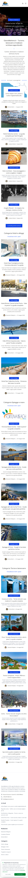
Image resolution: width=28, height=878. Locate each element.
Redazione (4, 828)
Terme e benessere (14, 595)
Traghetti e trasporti (14, 90)
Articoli (3, 803)
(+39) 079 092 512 (7, 796)
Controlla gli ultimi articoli (14, 225)
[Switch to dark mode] (22, 3)
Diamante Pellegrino (6, 831)
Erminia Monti (4, 837)
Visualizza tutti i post (14, 236)
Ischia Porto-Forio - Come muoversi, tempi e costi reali (13, 817)
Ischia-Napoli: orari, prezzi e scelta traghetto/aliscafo (13, 806)
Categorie (4, 841)
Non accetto (8, 874)
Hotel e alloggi (14, 130)
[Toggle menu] (25, 3)
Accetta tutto (20, 874)
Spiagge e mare (14, 423)
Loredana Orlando (5, 834)
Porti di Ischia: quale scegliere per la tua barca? (12, 824)
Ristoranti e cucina (14, 167)
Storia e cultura (14, 204)
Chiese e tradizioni (14, 19)
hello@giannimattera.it (8, 799)
